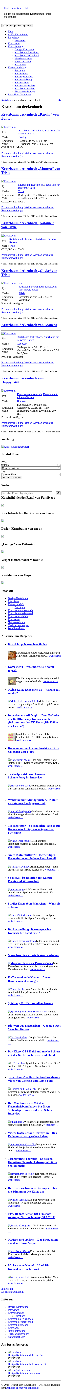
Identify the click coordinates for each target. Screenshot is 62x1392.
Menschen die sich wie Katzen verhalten (33, 955)
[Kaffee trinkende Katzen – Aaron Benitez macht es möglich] (17, 989)
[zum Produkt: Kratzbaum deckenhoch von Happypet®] (8, 390)
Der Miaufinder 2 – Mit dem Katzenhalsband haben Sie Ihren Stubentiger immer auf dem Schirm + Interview (32, 1108)
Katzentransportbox (25, 85)
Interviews (20, 40)
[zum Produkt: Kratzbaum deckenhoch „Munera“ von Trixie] (8, 181)
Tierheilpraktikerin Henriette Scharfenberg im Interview (27, 775)
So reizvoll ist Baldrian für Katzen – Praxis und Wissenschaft (31, 879)
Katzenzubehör (16, 67)
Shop (10, 31)
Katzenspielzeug (23, 79)
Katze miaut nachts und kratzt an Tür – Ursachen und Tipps (33, 749)
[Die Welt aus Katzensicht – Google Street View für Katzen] (17, 1037)
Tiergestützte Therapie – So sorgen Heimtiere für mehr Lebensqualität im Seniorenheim (32, 1162)
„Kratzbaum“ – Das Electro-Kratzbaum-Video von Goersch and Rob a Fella (34, 1078)
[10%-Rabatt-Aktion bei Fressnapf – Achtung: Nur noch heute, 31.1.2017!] (19, 1225)
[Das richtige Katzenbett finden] (12, 658)
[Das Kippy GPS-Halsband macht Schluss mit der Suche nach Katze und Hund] (17, 1063)
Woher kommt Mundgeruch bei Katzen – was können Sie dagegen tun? (34, 801)
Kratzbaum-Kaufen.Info (16, 8)
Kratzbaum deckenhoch (27, 55)
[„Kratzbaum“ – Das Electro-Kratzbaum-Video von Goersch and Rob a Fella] (22, 1088)
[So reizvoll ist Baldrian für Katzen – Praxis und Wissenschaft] (16, 889)
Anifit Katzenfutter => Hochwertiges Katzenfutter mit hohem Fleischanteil (32, 856)
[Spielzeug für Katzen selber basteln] (27, 1011)
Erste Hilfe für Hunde (19, 94)
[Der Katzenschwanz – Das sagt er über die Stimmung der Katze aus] (18, 1199)
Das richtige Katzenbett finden (27, 644)
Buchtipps (20, 70)
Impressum (7, 1288)
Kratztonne (20, 64)
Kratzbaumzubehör (25, 88)
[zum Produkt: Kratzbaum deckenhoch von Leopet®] (8, 333)
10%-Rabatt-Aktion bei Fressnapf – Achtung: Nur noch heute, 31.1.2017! (31, 1215)
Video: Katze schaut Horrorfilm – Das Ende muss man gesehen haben (32, 1134)
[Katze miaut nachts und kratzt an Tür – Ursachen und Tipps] (19, 759)
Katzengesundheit (24, 76)
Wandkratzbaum (23, 58)
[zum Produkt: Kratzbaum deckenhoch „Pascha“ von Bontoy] (8, 127)
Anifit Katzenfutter (18, 34)
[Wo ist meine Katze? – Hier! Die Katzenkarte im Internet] (19, 1277)
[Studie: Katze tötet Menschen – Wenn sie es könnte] (20, 915)
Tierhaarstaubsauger (25, 91)
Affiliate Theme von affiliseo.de (23, 1387)
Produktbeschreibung (12, 153)
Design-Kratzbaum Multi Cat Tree (26, 1355)
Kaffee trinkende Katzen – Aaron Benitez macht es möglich (29, 979)
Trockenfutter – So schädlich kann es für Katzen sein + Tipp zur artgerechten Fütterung (34, 829)
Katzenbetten (21, 73)
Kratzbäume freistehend (27, 52)
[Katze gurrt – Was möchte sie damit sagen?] (12, 684)
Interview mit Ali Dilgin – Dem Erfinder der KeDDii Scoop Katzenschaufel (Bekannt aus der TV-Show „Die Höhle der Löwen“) (33, 721)
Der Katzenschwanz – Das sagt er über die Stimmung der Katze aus (33, 1189)
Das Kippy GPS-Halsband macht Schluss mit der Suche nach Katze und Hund (34, 1053)
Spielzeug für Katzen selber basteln (30, 1003)
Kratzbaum (14, 43)
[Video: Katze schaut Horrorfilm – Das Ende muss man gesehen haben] (22, 1144)
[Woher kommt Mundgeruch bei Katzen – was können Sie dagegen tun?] (19, 811)
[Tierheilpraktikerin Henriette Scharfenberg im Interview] (19, 785)
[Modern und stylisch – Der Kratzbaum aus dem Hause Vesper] (19, 1251)
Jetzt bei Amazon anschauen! (39, 153)
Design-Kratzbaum (24, 49)
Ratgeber (13, 37)
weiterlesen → (50, 681)
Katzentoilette (22, 82)
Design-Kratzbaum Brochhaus (24, 1373)
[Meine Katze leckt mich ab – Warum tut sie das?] (23, 701)
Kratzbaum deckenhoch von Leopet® (29, 325)
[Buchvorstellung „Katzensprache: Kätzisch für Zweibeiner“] (22, 941)
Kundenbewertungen (12, 156)
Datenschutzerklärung (12, 1291)
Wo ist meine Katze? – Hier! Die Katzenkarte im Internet (28, 1267)
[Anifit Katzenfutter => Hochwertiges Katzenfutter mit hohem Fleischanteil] (19, 866)
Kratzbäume (14, 46)
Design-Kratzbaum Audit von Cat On (27, 1364)
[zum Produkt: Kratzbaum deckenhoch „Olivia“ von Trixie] (11, 283)
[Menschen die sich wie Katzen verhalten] (30, 963)
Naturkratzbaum (23, 61)
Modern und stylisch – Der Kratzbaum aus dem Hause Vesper (33, 1241)
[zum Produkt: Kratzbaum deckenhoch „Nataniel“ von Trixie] (8, 235)
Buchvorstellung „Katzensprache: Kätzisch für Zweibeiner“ (29, 931)
